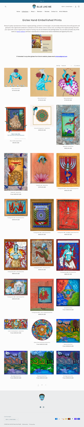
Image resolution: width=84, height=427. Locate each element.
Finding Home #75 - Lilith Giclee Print (16, 271)
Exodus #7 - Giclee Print (16, 192)
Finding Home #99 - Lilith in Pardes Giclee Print (42, 312)
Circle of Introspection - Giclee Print (42, 128)
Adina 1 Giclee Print (16, 88)
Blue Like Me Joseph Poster (16, 140)
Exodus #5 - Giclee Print (68, 146)
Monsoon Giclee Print (42, 376)
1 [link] (38, 385)
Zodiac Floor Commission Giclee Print (42, 342)
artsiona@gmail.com (61, 56)
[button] (5, 6)
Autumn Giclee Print (68, 344)
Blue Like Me (10, 424)
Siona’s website (21, 31)
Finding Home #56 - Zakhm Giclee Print (42, 232)
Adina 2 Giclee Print (42, 98)
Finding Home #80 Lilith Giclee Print (68, 272)
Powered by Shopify (17, 424)
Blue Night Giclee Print (16, 376)
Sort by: (58, 65)
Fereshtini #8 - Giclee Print (42, 185)
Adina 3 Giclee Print (68, 98)
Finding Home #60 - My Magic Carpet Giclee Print (68, 232)
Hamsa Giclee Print (68, 307)
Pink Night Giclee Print (68, 376)
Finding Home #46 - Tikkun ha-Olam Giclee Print (68, 188)
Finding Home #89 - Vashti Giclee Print (15, 296)
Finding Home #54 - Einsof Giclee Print (16, 217)
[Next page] (45, 384)
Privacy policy (32, 424)
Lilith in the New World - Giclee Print (16, 331)
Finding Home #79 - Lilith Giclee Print (42, 267)
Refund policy (25, 424)
